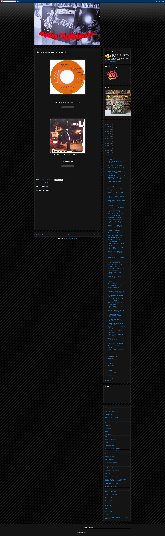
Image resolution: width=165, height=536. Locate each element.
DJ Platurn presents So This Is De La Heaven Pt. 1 (116, 261)
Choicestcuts (108, 414)
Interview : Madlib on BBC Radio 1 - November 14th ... (116, 229)
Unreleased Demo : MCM (115, 235)
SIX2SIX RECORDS (110, 491)
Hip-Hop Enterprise (110, 456)
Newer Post (39, 234)
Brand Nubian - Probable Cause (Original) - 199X (116, 172)
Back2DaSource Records (112, 411)
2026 (108, 124)
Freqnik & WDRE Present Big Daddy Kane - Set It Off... (116, 292)
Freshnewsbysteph (110, 445)
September (111, 356)
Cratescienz (108, 428)
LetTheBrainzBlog (110, 468)
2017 (108, 145)
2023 (108, 131)
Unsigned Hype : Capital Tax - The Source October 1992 (116, 218)
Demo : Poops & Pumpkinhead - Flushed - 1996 (116, 307)
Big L (47, 182)
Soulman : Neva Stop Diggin (115, 232)
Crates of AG (108, 425)
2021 (108, 136)
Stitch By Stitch (109, 500)
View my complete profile (111, 61)
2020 (108, 138)
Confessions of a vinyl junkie (112, 422)
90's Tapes (108, 408)
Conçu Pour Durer (110, 420)
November (111, 159)
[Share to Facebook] (60, 180)
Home (68, 234)
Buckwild (51, 182)
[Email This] (55, 180)
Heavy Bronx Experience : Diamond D (115, 277)
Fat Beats (107, 442)
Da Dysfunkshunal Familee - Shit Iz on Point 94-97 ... (115, 222)
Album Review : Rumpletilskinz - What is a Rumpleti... (116, 350)
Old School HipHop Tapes (112, 476)
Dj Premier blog (109, 437)
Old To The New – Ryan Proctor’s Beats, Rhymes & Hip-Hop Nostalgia (116, 479)
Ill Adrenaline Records (111, 462)
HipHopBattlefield (109, 459)
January (110, 375)
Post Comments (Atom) (71, 238)
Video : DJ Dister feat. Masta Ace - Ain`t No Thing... (115, 214)
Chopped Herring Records (112, 417)
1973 (41, 182)
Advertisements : (112, 255)
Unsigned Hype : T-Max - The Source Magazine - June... (116, 269)
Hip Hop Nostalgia (110, 453)
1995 (44, 182)
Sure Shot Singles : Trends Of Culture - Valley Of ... (116, 311)
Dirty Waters (108, 434)
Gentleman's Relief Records (112, 448)
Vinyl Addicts (108, 511)
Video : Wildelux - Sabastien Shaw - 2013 (115, 248)
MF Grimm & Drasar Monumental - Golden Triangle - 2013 (114, 315)
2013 (108, 155)
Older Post (96, 234)
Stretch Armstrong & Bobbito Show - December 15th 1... (116, 178)
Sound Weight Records (111, 494)
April (109, 368)
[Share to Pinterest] (62, 180)
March (110, 370)
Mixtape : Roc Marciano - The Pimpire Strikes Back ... (116, 299)
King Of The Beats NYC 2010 (116, 207)
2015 (108, 150)
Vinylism (107, 514)
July (109, 361)
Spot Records (108, 497)
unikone (116, 51)
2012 (108, 378)
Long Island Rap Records (112, 470)
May (109, 365)
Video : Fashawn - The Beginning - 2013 (114, 288)
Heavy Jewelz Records (111, 451)
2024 (108, 129)
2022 (108, 134)
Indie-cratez (108, 465)
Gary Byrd (70, 182)
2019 (108, 141)
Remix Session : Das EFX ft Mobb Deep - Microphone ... (116, 342)
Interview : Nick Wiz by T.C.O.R (116, 175)
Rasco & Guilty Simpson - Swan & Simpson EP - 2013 (116, 284)
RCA (75, 182)
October (110, 354)
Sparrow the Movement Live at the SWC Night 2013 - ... (116, 339)
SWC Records (108, 503)
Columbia (56, 182)
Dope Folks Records (110, 439)
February (111, 372)
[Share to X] (58, 180)
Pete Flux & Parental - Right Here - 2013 (115, 303)
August (110, 358)
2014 (108, 152)
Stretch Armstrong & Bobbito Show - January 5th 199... (115, 251)
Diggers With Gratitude (111, 431)
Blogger (85, 532)
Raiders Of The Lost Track (112, 483)
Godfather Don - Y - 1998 (115, 165)
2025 (108, 127)
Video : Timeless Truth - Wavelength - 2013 (114, 204)
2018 (108, 143)
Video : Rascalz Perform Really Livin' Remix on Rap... (116, 265)
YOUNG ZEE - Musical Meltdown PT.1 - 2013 (114, 210)
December (111, 157)
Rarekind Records (110, 489)
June (109, 363)
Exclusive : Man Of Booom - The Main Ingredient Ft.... (115, 320)
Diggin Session (63, 182)
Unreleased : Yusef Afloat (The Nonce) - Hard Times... (116, 168)
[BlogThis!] (57, 180)
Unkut (106, 508)
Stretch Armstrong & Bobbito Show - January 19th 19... (115, 226)
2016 (108, 148)
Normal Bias (108, 473)
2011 (108, 380)
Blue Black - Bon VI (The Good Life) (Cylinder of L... (116, 240)
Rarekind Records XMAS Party (116, 237)
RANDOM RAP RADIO (111, 486)
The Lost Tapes (109, 506)
